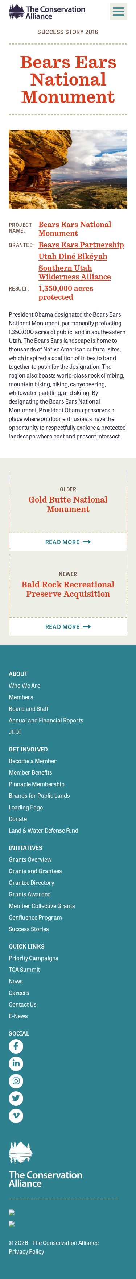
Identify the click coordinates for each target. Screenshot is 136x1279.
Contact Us (23, 1004)
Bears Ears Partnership (81, 245)
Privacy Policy (26, 1251)
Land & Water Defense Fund (43, 830)
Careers (19, 992)
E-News (18, 1016)
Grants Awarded (30, 894)
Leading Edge (26, 807)
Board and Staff (29, 708)
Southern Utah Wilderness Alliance (74, 272)
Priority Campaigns (33, 958)
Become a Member (33, 761)
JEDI (15, 732)
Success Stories (29, 929)
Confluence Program (35, 917)
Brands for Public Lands (39, 795)
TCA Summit (24, 969)
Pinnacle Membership (37, 784)
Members (21, 697)
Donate (18, 819)
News (16, 981)
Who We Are (24, 685)
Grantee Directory (31, 882)
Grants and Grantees (35, 871)
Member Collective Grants (42, 905)
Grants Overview (30, 859)
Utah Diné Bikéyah (72, 256)
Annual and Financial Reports (46, 720)
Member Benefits (30, 772)
